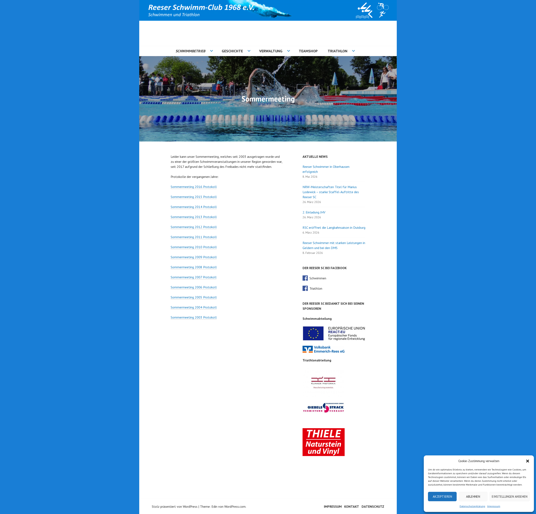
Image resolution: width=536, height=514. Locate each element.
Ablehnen (473, 497)
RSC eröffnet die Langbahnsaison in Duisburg (334, 227)
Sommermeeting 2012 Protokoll (194, 227)
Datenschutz (373, 506)
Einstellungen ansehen (509, 497)
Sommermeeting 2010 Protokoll (194, 247)
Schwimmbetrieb (190, 51)
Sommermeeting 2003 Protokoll (194, 317)
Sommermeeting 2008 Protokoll (194, 267)
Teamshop (308, 51)
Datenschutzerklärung (472, 506)
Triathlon (337, 51)
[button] (528, 461)
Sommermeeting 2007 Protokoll (193, 277)
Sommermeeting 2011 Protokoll (194, 237)
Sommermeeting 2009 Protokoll (194, 257)
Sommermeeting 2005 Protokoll (194, 297)
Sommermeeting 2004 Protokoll (194, 307)
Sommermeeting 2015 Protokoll (194, 197)
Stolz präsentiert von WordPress (174, 506)
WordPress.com (235, 506)
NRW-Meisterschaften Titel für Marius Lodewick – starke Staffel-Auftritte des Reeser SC (331, 192)
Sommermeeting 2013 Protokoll (194, 217)
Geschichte (232, 51)
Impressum (493, 506)
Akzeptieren (442, 497)
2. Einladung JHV (314, 212)
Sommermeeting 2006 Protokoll (194, 287)
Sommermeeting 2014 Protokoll (194, 207)
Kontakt (351, 506)
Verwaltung (270, 51)
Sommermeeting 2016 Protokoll (194, 187)
